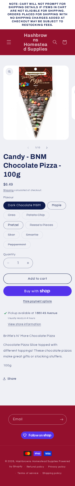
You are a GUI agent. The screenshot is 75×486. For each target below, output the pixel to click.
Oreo (14, 216)
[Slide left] (28, 147)
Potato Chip (38, 216)
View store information (24, 324)
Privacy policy (57, 467)
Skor (14, 236)
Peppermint (19, 246)
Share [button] (12, 378)
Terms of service (28, 473)
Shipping (8, 190)
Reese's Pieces (44, 226)
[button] (9, 42)
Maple (56, 205)
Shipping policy (51, 473)
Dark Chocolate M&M (24, 205)
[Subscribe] (61, 419)
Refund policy (35, 467)
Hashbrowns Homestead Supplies (37, 461)
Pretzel (13, 225)
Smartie (34, 236)
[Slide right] (46, 147)
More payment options (37, 301)
